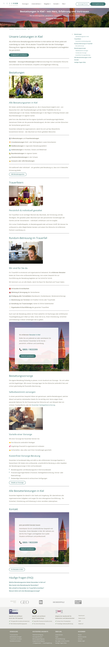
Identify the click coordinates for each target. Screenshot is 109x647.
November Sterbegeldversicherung (43, 405)
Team (56, 637)
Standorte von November (20, 29)
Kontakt (55, 4)
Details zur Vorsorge (17, 482)
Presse (80, 634)
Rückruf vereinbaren (27, 356)
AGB (79, 621)
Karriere (80, 639)
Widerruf (80, 623)
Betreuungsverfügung (38, 639)
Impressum (81, 615)
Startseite (11, 29)
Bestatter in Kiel (34, 335)
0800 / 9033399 (30, 349)
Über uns (58, 631)
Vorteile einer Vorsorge (80, 53)
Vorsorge (25, 4)
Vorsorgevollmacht (37, 637)
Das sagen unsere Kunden (62, 641)
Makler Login (81, 641)
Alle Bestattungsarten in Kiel (82, 36)
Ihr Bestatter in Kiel (17, 569)
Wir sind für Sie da (79, 46)
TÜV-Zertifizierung (60, 639)
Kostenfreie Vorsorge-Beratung (82, 55)
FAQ (63, 4)
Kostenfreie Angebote (40, 631)
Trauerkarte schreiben (16, 639)
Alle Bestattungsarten (17, 174)
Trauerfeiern (77, 39)
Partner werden (82, 637)
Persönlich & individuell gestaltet (83, 41)
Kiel (29, 29)
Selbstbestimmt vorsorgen (81, 50)
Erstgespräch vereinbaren (19, 55)
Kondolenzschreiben (15, 641)
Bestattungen (78, 34)
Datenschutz (81, 618)
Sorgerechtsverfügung (38, 641)
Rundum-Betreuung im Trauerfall (83, 43)
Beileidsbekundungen (16, 637)
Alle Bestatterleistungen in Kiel (82, 57)
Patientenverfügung (38, 634)
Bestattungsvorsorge (80, 48)
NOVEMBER (81, 631)
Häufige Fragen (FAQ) (80, 62)
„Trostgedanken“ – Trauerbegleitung (42, 643)
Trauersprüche (14, 634)
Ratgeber (47, 4)
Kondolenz (14, 631)
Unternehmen (36, 4)
